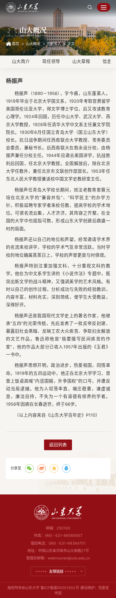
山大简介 (21, 61)
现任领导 (51, 61)
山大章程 (81, 61)
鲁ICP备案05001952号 (59, 588)
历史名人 (54, 44)
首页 (15, 44)
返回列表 (58, 445)
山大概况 (33, 44)
